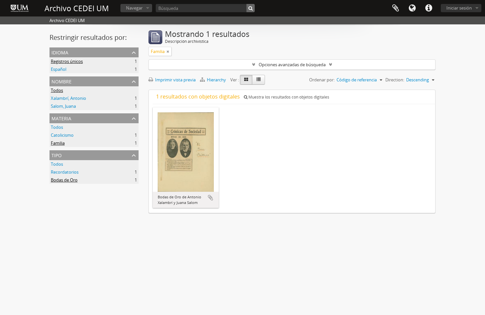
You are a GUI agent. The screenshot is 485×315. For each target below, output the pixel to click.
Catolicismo (62, 135)
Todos (57, 90)
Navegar (134, 8)
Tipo (56, 154)
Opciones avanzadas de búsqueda (292, 65)
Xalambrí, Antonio (68, 98)
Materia (61, 117)
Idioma (412, 8)
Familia (58, 143)
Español (58, 69)
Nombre (61, 80)
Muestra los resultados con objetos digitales (288, 97)
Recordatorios (65, 172)
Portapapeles (395, 8)
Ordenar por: (322, 80)
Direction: (394, 80)
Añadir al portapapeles (210, 197)
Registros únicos (67, 61)
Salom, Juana (63, 106)
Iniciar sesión (459, 8)
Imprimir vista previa (175, 80)
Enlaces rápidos (428, 8)
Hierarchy (216, 80)
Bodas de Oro (64, 180)
